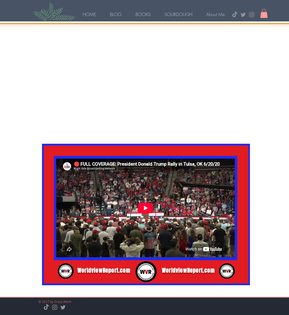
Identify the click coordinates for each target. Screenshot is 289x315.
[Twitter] (243, 14)
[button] (264, 13)
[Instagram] (251, 14)
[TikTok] (234, 14)
